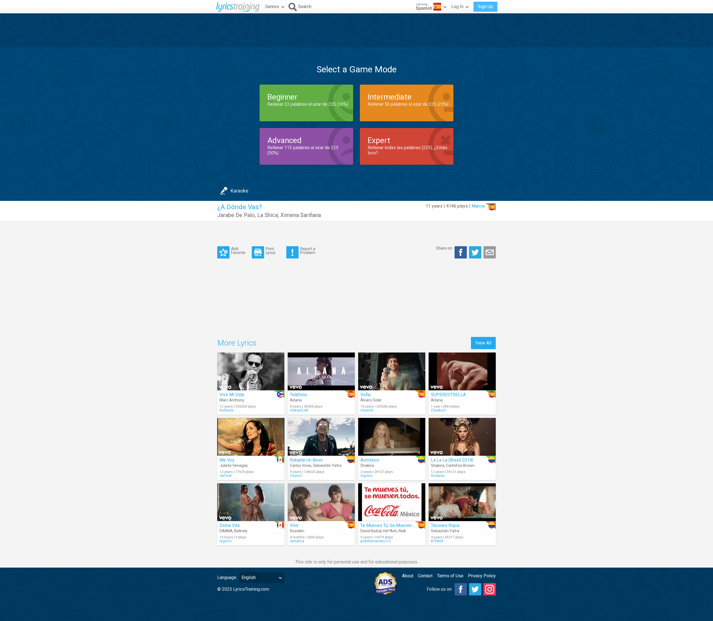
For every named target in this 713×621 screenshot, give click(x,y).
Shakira (367, 465)
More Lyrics (237, 343)
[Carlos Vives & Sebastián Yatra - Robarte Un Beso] (321, 437)
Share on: (444, 248)
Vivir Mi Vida (231, 394)
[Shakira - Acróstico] (391, 437)
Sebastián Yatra (327, 465)
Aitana (296, 400)
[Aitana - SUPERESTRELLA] (462, 371)
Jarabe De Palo (236, 215)
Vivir (294, 525)
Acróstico (369, 460)
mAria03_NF (299, 410)
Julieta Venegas (233, 465)
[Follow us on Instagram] (490, 589)
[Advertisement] (356, 30)
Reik (402, 531)
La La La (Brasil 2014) (452, 460)
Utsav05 (366, 410)
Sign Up (485, 6)
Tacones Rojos (445, 525)
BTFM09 (437, 541)
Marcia (478, 206)
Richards (226, 410)
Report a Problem (307, 251)
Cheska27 (438, 410)
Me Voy (227, 460)
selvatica (297, 541)
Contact (425, 575)
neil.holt (225, 476)
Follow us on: (439, 589)
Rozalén (297, 531)
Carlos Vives (300, 465)
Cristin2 (296, 476)
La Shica (267, 215)
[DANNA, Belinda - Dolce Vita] (250, 502)
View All (483, 343)
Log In (457, 6)
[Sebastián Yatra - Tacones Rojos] (462, 502)
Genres (272, 6)
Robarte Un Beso (306, 460)
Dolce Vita (229, 525)
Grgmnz (366, 476)
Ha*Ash (390, 531)
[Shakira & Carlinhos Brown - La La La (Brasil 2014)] (462, 437)
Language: (227, 577)
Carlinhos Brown (460, 465)
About (407, 575)
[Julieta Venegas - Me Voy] (250, 437)
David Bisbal (371, 531)
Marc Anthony (231, 400)
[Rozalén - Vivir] (321, 502)
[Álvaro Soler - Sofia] (391, 371)
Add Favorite (238, 251)
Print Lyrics (270, 251)
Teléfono (298, 394)
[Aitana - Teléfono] (321, 371)
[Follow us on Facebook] (461, 589)
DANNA (226, 531)
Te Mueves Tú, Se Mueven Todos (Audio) (400, 525)
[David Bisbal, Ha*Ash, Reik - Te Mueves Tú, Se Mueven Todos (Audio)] (391, 502)
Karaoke (239, 191)
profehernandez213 (375, 541)
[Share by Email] (490, 252)
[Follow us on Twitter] (475, 589)
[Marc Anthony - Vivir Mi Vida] (250, 371)
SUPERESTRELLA (448, 394)
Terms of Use (450, 575)
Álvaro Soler (371, 400)
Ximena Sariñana (300, 215)
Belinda (240, 531)
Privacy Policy (482, 575)
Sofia (365, 394)
